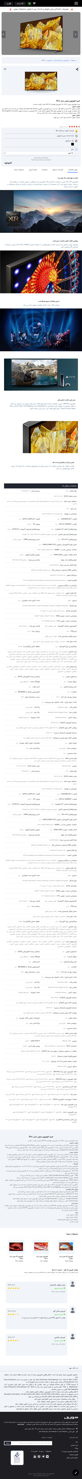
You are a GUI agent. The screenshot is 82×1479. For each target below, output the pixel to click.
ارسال (7, 1443)
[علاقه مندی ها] (34, 4)
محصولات (73, 60)
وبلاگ (76, 1448)
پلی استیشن (74, 1445)
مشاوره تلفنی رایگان (72, 1458)
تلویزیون (49, 60)
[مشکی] (72, 144)
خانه (77, 1442)
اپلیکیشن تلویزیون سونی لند (70, 1451)
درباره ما (41, 1451)
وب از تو (35, 1476)
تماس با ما (34, 1451)
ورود (8, 4)
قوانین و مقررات (73, 1455)
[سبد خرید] (29, 4)
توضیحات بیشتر (21, 1424)
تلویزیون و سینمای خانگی (61, 60)
